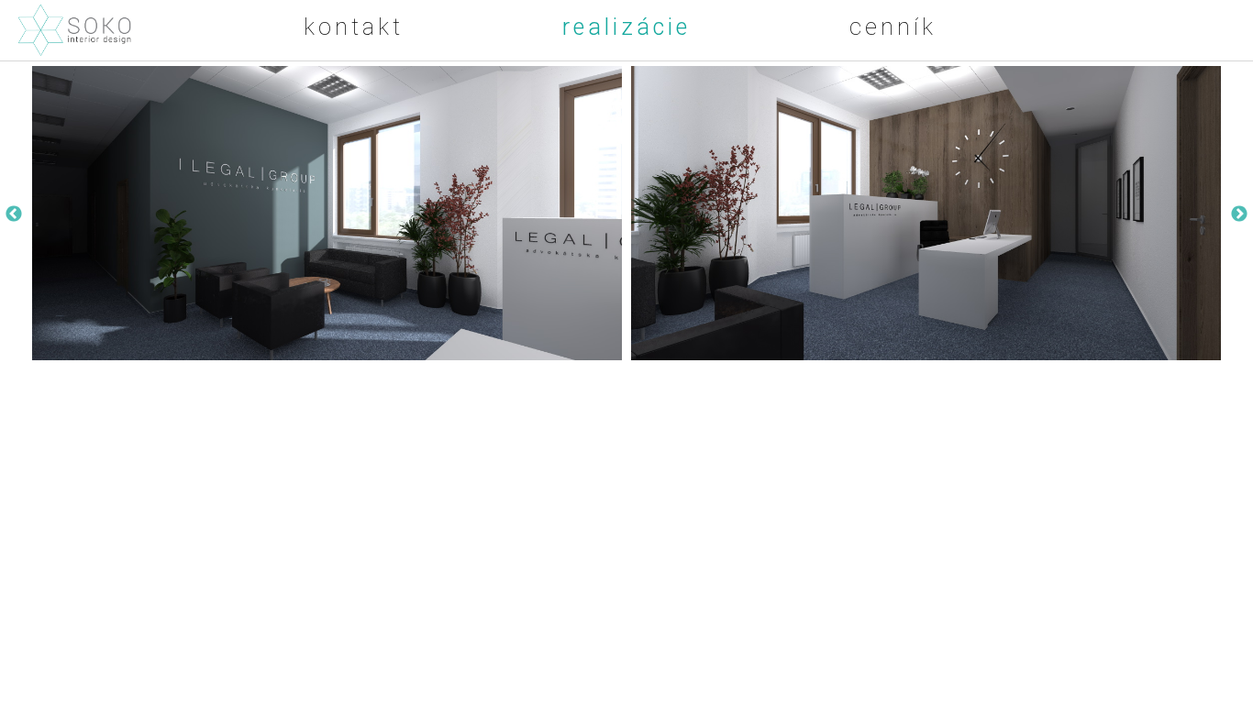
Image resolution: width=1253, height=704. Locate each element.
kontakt (354, 27)
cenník (893, 27)
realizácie (626, 27)
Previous (14, 214)
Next (1239, 214)
